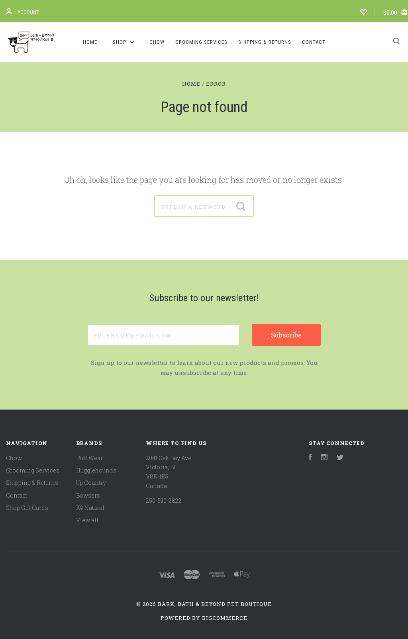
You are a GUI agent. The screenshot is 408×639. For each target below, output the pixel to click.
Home (90, 42)
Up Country (91, 482)
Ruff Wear (89, 458)
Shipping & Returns (264, 42)
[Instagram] (324, 458)
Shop (120, 42)
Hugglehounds (96, 470)
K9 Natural (90, 508)
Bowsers (88, 495)
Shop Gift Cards (27, 508)
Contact (314, 42)
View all (87, 520)
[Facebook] (310, 458)
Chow (157, 42)
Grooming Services (201, 42)
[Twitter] (340, 458)
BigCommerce (224, 617)
